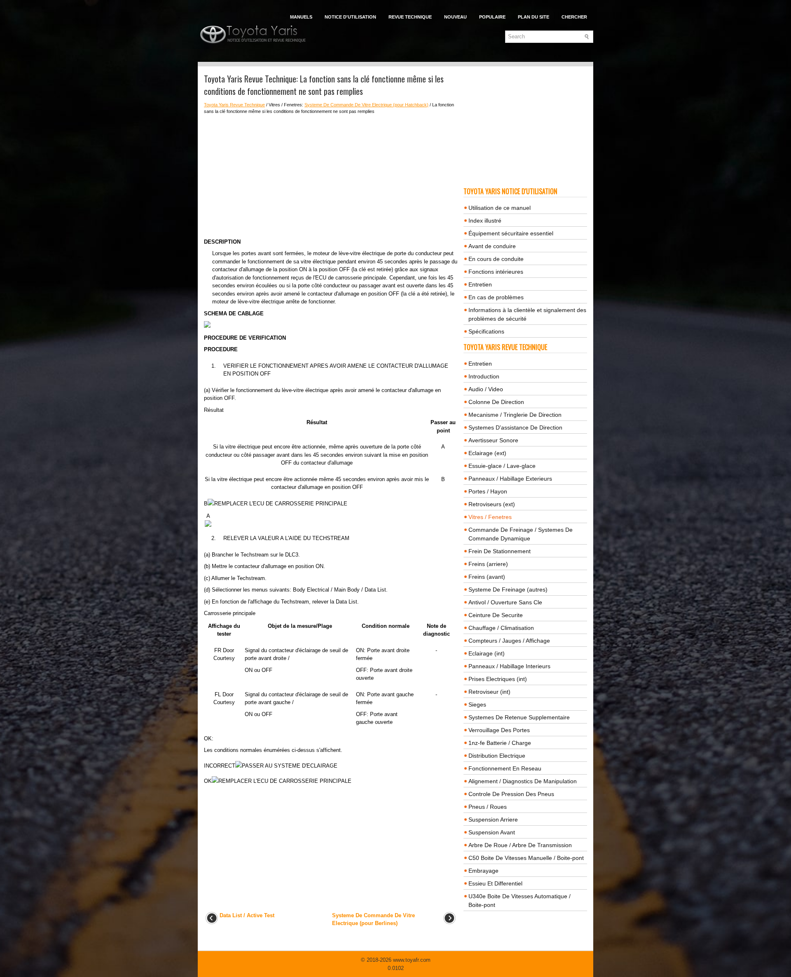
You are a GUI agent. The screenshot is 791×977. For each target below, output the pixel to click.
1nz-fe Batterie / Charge (499, 743)
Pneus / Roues (487, 806)
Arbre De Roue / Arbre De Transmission (520, 845)
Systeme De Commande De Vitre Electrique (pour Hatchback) (366, 104)
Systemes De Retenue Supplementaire (519, 717)
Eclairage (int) (486, 653)
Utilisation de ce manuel (499, 207)
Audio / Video (485, 389)
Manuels (301, 16)
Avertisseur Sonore (493, 440)
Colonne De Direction (496, 402)
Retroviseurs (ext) (491, 504)
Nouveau (455, 16)
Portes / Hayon (487, 491)
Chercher (574, 16)
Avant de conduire (492, 246)
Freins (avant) (486, 576)
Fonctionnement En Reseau (504, 768)
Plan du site (533, 16)
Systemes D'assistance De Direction (515, 427)
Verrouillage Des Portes (499, 730)
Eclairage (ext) (487, 453)
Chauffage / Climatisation (501, 628)
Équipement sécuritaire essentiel (510, 233)
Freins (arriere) (488, 564)
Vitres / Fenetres (490, 517)
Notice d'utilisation (350, 16)
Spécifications (486, 331)
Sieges (477, 704)
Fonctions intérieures (495, 271)
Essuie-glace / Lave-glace (502, 466)
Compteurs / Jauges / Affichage (509, 640)
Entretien (480, 284)
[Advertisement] (330, 176)
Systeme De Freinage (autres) (508, 589)
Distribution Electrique (496, 755)
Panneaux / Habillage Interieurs (509, 666)
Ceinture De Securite (495, 615)
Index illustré (484, 220)
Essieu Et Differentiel (495, 883)
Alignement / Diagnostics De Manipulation (522, 781)
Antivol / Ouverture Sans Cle (505, 602)
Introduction (483, 376)
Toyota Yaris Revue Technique (234, 104)
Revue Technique (410, 16)
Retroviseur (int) (489, 691)
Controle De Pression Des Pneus (511, 794)
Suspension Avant (491, 832)
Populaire (492, 16)
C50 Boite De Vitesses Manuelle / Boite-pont (526, 858)
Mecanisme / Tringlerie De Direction (515, 414)
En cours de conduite (496, 259)
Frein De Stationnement (499, 551)
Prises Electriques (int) (497, 679)
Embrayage (483, 870)
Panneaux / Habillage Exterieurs (510, 478)
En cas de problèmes (496, 297)
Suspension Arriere (493, 819)
